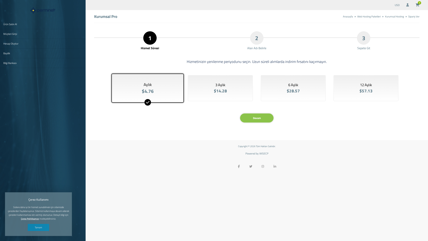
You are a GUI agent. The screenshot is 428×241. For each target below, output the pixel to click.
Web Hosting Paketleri (369, 16)
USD (397, 5)
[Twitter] (250, 166)
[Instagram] (262, 166)
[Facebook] (238, 166)
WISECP (263, 153)
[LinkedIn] (275, 166)
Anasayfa (348, 16)
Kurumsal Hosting (394, 16)
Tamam (38, 227)
